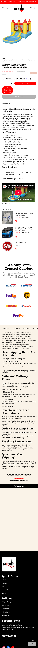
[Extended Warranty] (7, 246)
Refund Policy (6, 612)
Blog (3, 586)
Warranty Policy (6, 608)
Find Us (4, 593)
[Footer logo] (9, 564)
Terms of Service (7, 590)
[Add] (16, 221)
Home (3, 58)
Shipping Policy (6, 602)
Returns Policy (6, 605)
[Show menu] (2, 8)
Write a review (19, 486)
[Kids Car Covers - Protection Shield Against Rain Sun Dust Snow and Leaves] (7, 232)
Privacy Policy (6, 615)
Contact (4, 583)
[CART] (35, 8)
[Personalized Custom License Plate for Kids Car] (7, 217)
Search (4, 580)
